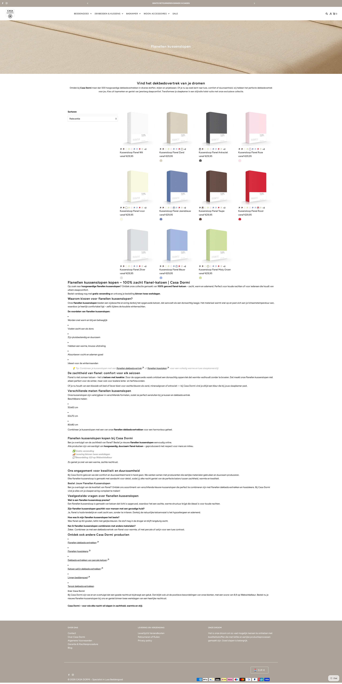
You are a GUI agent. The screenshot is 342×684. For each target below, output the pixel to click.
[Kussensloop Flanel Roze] (256, 128)
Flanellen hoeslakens (78, 551)
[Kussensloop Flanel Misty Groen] (217, 245)
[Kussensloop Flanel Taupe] (217, 186)
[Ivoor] (126, 149)
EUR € (261, 670)
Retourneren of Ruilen (149, 637)
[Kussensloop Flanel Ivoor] (138, 186)
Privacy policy (145, 640)
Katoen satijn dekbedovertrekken (84, 568)
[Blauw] (137, 149)
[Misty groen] (129, 149)
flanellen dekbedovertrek (129, 368)
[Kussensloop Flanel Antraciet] (217, 128)
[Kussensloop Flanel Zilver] (138, 245)
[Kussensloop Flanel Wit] (138, 128)
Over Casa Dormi (76, 637)
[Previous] (88, 3)
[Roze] (132, 149)
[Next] (254, 3)
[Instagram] (6, 3)
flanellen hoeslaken (157, 368)
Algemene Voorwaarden (80, 640)
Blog (70, 647)
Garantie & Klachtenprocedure (83, 644)
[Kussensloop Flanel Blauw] (177, 245)
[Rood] (140, 149)
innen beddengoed (78, 577)
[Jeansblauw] (134, 149)
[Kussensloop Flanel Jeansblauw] (177, 186)
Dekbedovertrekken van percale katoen (87, 560)
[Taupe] (124, 149)
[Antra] (121, 149)
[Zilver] (121, 278)
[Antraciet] (200, 160)
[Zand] (142, 149)
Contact (72, 633)
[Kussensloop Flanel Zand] (177, 128)
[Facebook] (2, 3)
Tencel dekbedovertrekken (81, 586)
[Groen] (200, 278)
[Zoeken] (327, 14)
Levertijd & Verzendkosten (151, 633)
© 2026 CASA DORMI (79, 679)
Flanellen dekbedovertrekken (82, 542)
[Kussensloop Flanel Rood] (256, 186)
